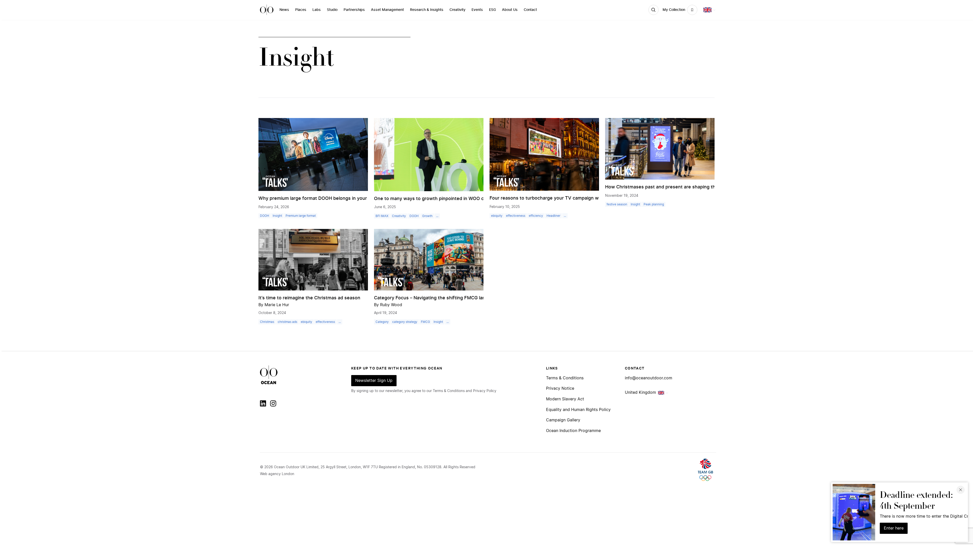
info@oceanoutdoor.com (648, 378)
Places (300, 10)
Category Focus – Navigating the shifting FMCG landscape (437, 298)
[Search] (653, 10)
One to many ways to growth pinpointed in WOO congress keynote (447, 199)
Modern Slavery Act (565, 399)
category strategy (404, 321)
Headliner (553, 215)
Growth (427, 216)
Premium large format (301, 215)
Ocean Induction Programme (573, 431)
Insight (277, 215)
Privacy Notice (560, 388)
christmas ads (287, 321)
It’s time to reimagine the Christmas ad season (309, 298)
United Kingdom (640, 392)
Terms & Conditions (565, 378)
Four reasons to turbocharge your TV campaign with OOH (553, 198)
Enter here (894, 528)
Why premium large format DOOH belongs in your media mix (324, 198)
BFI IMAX (382, 216)
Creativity (457, 10)
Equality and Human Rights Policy (578, 410)
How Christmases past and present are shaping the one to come (676, 187)
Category (382, 321)
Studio (332, 10)
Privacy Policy (484, 391)
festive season (617, 204)
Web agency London (277, 474)
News (284, 10)
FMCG (425, 321)
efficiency (536, 215)
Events (477, 10)
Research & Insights (426, 10)
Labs (316, 10)
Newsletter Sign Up (373, 381)
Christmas (267, 321)
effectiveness (515, 215)
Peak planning (654, 204)
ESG (492, 10)
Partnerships (354, 10)
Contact (530, 10)
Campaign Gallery (563, 420)
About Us (510, 10)
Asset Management (387, 10)
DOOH (264, 215)
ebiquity (496, 215)
